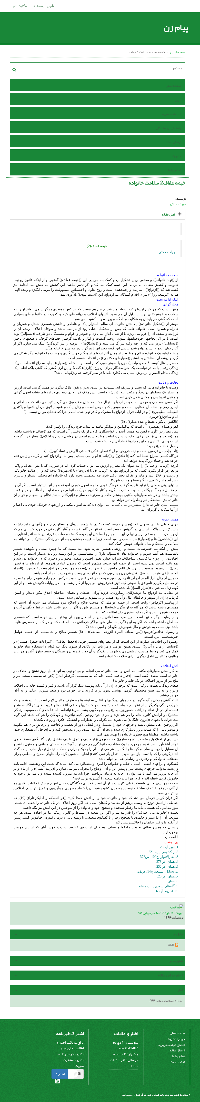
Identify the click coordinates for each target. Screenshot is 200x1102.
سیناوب (127, 1094)
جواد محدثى (178, 204)
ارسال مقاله (173, 142)
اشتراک (60, 1073)
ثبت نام (18, 6)
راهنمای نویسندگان (168, 128)
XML (171, 945)
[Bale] (74, 1075)
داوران (176, 156)
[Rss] (57, 1082)
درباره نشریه (176, 1039)
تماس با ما (174, 170)
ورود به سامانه (41, 6)
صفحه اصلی (177, 52)
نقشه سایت (177, 1062)
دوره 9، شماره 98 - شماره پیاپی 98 (160, 913)
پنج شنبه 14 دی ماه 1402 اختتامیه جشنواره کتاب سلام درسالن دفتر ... (125, 1051)
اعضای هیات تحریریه (171, 1044)
